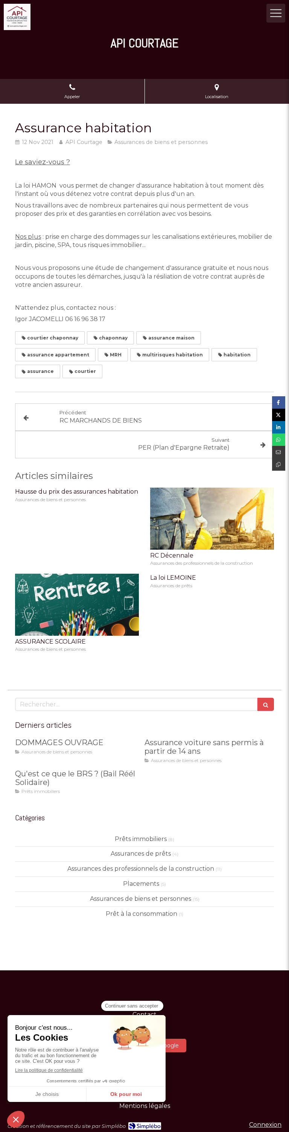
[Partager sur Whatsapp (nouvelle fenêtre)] (278, 439)
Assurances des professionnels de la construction (140, 868)
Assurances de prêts (141, 853)
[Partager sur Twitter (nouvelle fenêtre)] (278, 415)
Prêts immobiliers (141, 839)
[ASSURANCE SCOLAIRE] (77, 605)
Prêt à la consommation (141, 913)
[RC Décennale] (212, 519)
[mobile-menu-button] (275, 13)
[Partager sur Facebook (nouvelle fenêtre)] (278, 402)
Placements (141, 883)
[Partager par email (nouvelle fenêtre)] (278, 452)
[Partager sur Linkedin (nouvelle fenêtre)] (278, 427)
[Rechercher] (265, 704)
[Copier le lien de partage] (278, 464)
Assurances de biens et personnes (140, 898)
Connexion (265, 1124)
